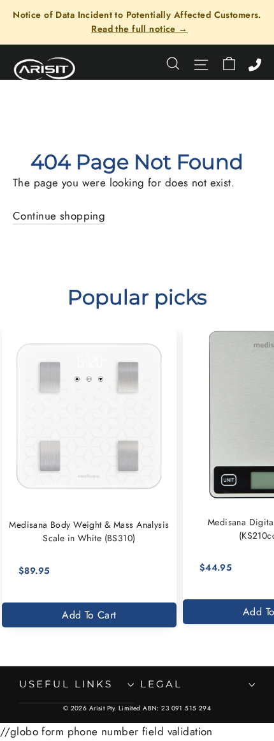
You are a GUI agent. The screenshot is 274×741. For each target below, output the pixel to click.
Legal (161, 684)
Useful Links (66, 684)
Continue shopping (59, 215)
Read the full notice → (139, 28)
